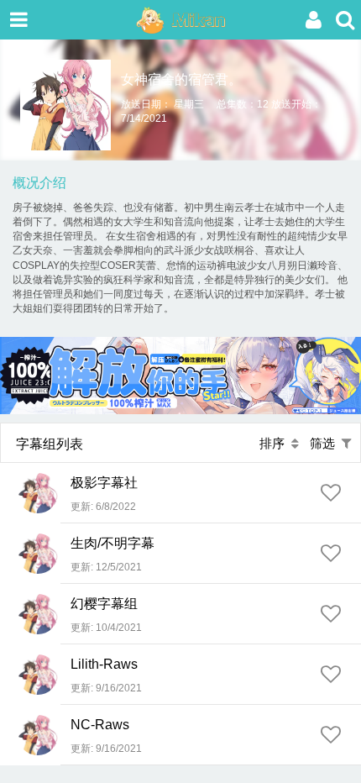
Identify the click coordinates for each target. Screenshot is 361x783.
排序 (275, 443)
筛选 (326, 443)
